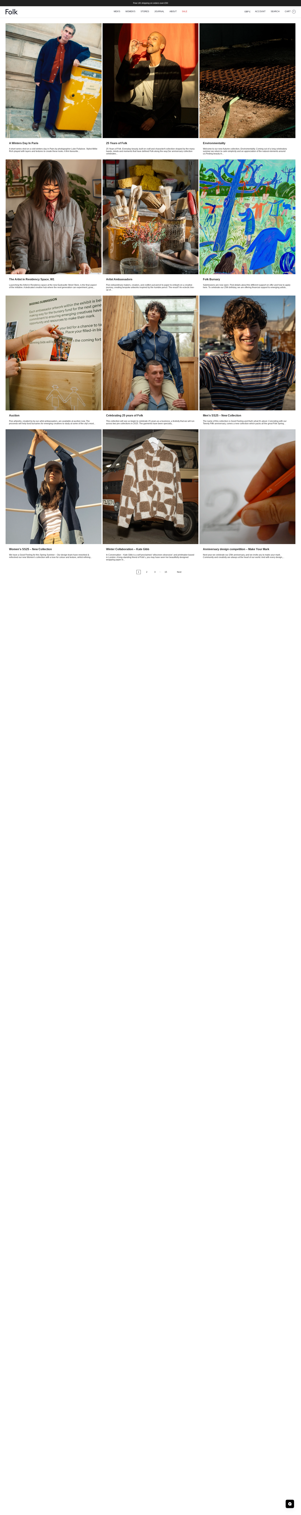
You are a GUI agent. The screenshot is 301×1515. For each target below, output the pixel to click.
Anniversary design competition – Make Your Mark (236, 549)
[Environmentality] (247, 80)
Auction (14, 415)
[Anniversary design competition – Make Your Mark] (247, 486)
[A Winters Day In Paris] (54, 80)
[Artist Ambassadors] (151, 216)
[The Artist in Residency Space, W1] (54, 216)
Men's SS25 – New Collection (222, 415)
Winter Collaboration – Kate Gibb (127, 549)
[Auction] (54, 353)
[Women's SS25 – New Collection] (54, 486)
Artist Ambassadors (119, 279)
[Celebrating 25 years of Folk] (151, 353)
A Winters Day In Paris (23, 143)
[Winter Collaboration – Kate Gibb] (151, 486)
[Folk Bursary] (247, 216)
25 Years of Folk (116, 143)
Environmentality (214, 143)
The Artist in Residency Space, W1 (31, 279)
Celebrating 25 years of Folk (124, 415)
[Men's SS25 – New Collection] (247, 353)
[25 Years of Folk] (151, 80)
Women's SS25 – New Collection (30, 549)
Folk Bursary (211, 279)
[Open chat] (290, 1504)
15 (166, 572)
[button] (117, 11)
